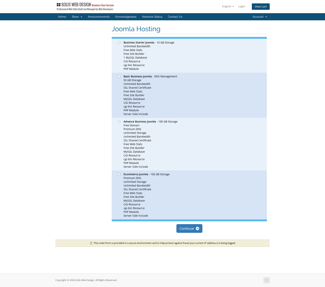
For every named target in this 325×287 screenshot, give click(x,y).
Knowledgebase (126, 16)
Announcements (99, 16)
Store (76, 16)
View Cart (261, 6)
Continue (188, 228)
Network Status (152, 16)
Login (241, 6)
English (227, 6)
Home (62, 16)
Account (259, 16)
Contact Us (175, 16)
